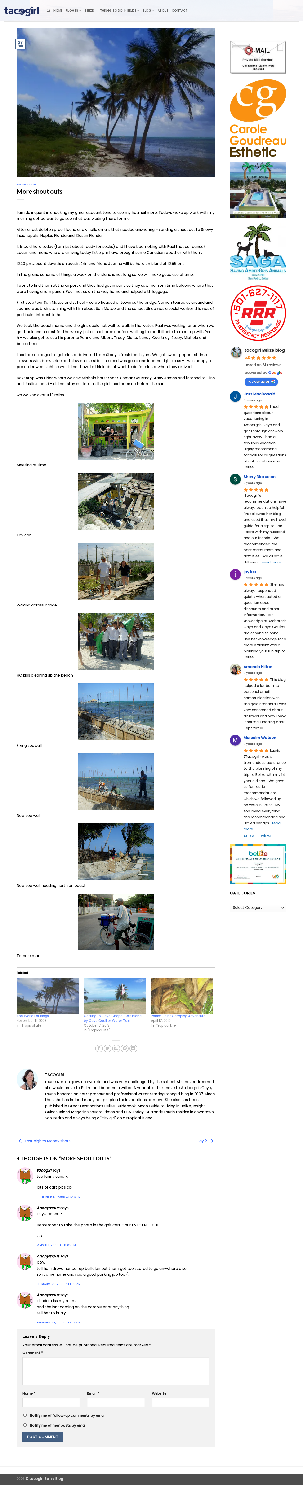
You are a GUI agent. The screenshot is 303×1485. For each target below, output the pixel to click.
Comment (32, 1352)
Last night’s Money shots (47, 1140)
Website (159, 1393)
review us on (258, 381)
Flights (72, 11)
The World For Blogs (33, 1016)
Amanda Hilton (258, 666)
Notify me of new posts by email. (58, 1425)
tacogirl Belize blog (265, 350)
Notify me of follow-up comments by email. (68, 1415)
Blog (147, 11)
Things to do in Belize (118, 11)
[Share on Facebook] (99, 1048)
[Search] (48, 10)
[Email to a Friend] (116, 1048)
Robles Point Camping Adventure (178, 1016)
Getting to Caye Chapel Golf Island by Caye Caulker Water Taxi (113, 1018)
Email (93, 1393)
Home (57, 11)
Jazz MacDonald (259, 394)
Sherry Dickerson (260, 476)
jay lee (250, 572)
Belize (89, 11)
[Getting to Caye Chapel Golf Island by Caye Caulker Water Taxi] (115, 996)
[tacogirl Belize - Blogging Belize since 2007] (22, 10)
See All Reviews (258, 836)
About (163, 11)
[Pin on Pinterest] (125, 1048)
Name (28, 1393)
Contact (180, 11)
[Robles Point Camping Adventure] (182, 996)
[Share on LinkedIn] (133, 1048)
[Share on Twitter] (107, 1048)
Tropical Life (26, 184)
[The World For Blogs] (48, 996)
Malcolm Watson (260, 737)
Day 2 (202, 1140)
